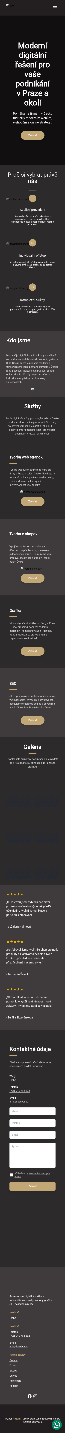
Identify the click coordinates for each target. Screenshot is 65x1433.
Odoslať (32, 1186)
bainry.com (37, 1422)
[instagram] (35, 1396)
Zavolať (32, 135)
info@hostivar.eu (18, 1101)
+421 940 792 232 (19, 1090)
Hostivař (17, 1418)
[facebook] (30, 1396)
